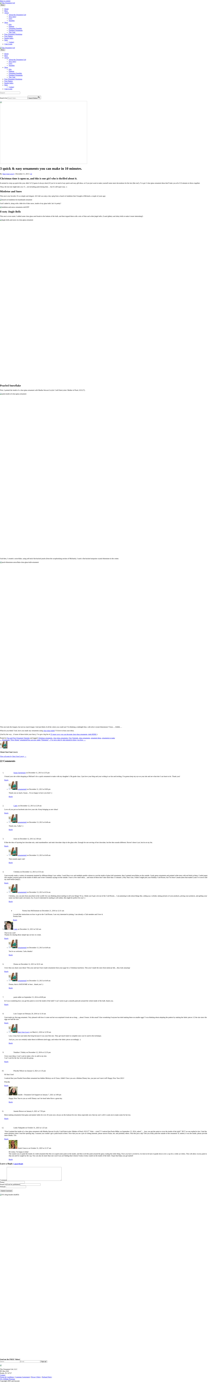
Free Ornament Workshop (13, 34)
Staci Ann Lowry (24, 1032)
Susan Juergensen (19, 773)
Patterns (11, 26)
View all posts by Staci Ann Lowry (13, 756)
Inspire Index (8, 38)
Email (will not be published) (10, 1184)
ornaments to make (108, 738)
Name (2, 1182)
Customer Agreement (22, 1377)
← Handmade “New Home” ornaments (13, 740)
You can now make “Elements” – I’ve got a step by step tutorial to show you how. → (56, 740)
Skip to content (5, 1)
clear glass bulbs (49, 731)
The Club (12, 32)
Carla (15, 929)
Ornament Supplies (15, 28)
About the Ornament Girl (17, 15)
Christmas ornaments (45, 738)
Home (6, 9)
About (6, 13)
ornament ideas (96, 738)
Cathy (15, 806)
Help (6, 40)
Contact (11, 42)
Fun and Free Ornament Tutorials (18, 738)
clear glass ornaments (60, 738)
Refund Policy (47, 1377)
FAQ (10, 19)
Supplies (12, 21)
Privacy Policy (36, 1377)
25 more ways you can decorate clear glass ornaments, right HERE (73, 734)
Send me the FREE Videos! (10, 1359)
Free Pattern (8, 36)
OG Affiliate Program (7, 1379)
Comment (3, 1180)
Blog (6, 11)
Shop (6, 22)
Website (2, 1187)
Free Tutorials (73, 738)
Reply (6, 780)
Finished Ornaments (16, 30)
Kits (10, 24)
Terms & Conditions (7, 1377)
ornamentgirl (22, 789)
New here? (12, 17)
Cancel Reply (18, 1164)
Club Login (8, 44)
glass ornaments (84, 738)
